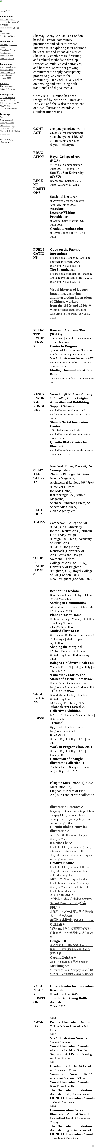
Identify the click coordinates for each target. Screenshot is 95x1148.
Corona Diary (5, 134)
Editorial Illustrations (6, 85)
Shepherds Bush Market (10, 131)
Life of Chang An (7, 125)
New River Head (7, 128)
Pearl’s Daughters (7, 19)
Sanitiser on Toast (7, 36)
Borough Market (7, 123)
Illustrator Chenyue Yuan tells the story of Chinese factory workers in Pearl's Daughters (69, 871)
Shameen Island (6, 56)
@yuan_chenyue (62, 144)
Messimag (57, 966)
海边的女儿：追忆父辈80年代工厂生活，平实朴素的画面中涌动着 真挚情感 (71, 949)
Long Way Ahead (7, 58)
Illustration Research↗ (66, 807)
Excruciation (5, 33)
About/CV (5, 11)
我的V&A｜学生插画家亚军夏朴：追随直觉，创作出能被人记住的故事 (72, 933)
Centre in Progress (7, 72)
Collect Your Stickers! (9, 109)
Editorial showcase (8, 89)
